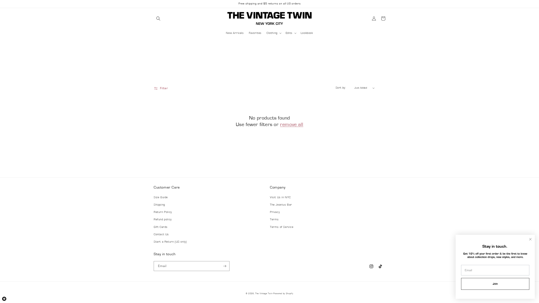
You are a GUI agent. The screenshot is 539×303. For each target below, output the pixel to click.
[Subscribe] (224, 266)
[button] (158, 18)
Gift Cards (161, 227)
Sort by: (341, 87)
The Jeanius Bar (281, 204)
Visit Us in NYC (280, 197)
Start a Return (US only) (170, 241)
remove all (291, 124)
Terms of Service (282, 227)
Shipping (159, 204)
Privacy (275, 212)
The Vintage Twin (263, 293)
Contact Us (161, 234)
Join (495, 283)
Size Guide (161, 197)
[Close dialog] (530, 239)
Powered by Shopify (283, 293)
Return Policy (163, 212)
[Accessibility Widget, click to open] (4, 299)
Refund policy (163, 219)
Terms (274, 219)
